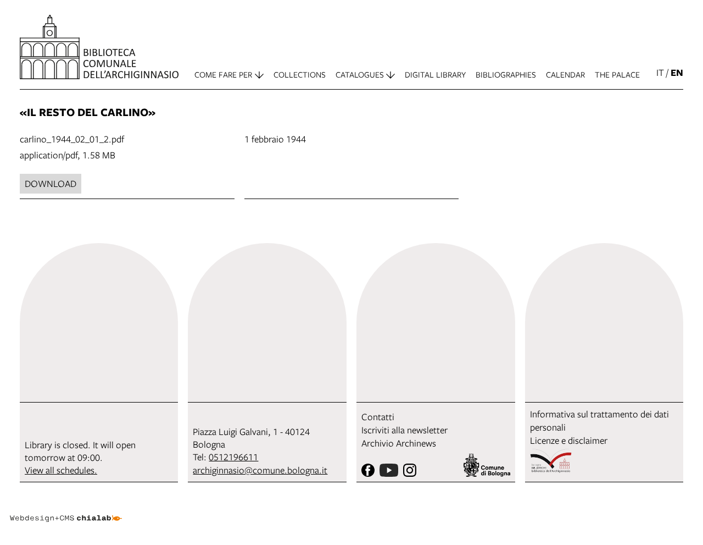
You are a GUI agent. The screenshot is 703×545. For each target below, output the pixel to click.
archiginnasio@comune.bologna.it (260, 470)
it (660, 72)
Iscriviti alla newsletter (404, 429)
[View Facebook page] (368, 470)
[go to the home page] (99, 47)
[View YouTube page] (389, 470)
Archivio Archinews (398, 443)
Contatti (377, 416)
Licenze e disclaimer (568, 440)
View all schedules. (61, 470)
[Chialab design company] (66, 508)
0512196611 (233, 456)
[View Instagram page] (409, 470)
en (677, 72)
